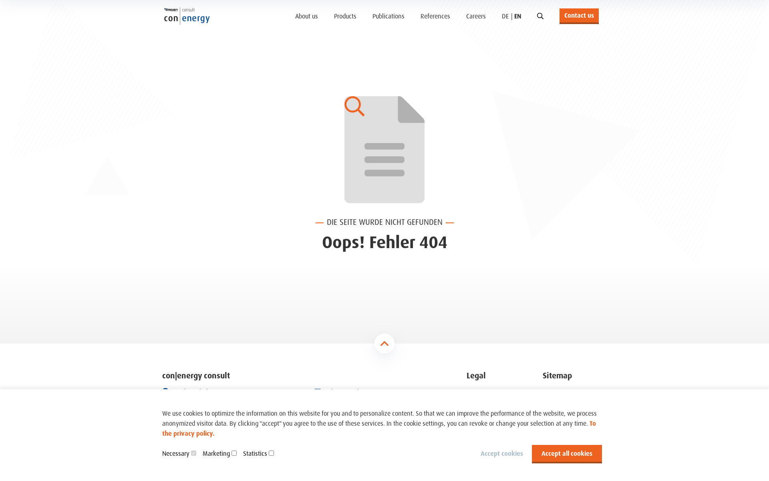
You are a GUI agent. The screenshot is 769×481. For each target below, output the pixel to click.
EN (517, 16)
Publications (388, 16)
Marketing (216, 453)
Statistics (255, 453)
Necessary (175, 453)
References (435, 16)
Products (345, 16)
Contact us (579, 15)
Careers (476, 16)
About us (306, 16)
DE (505, 16)
